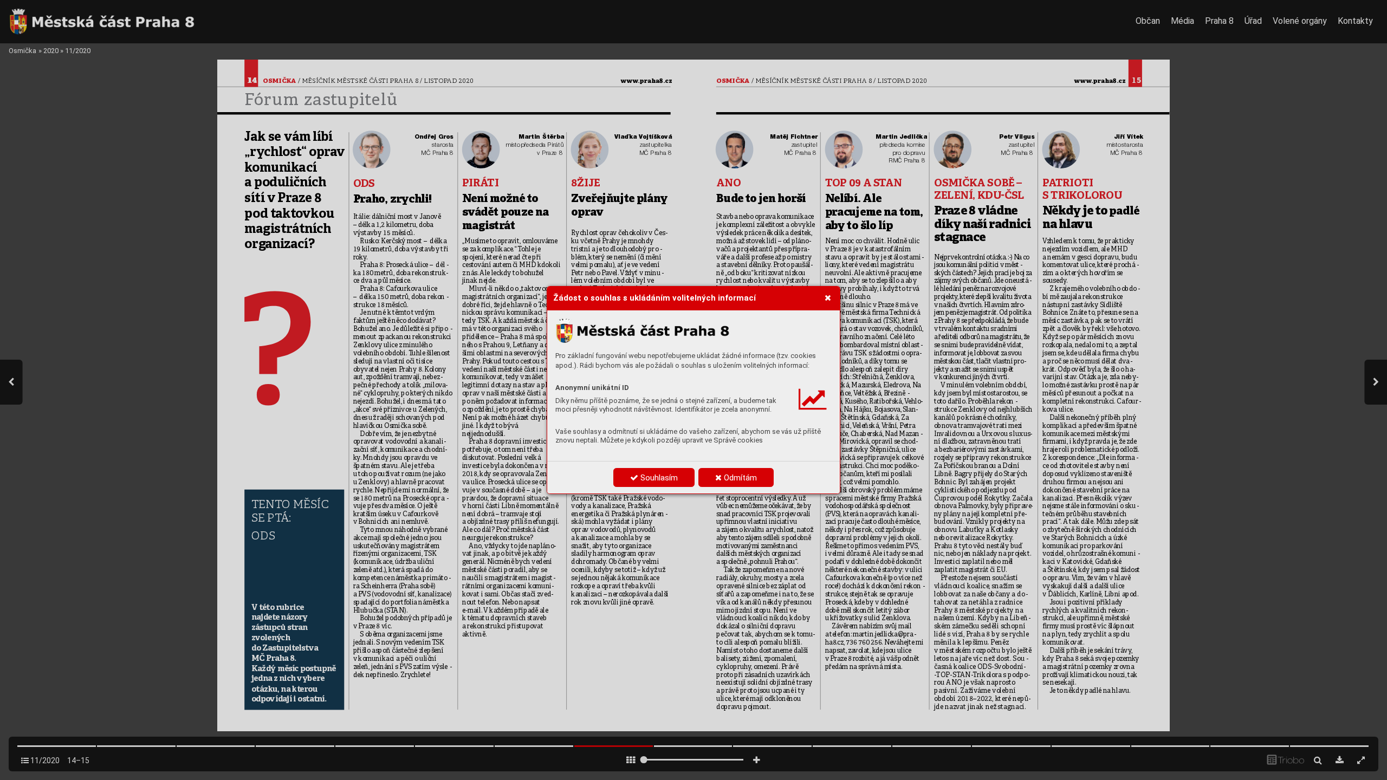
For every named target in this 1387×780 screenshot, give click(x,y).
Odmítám (739, 478)
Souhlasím (658, 478)
